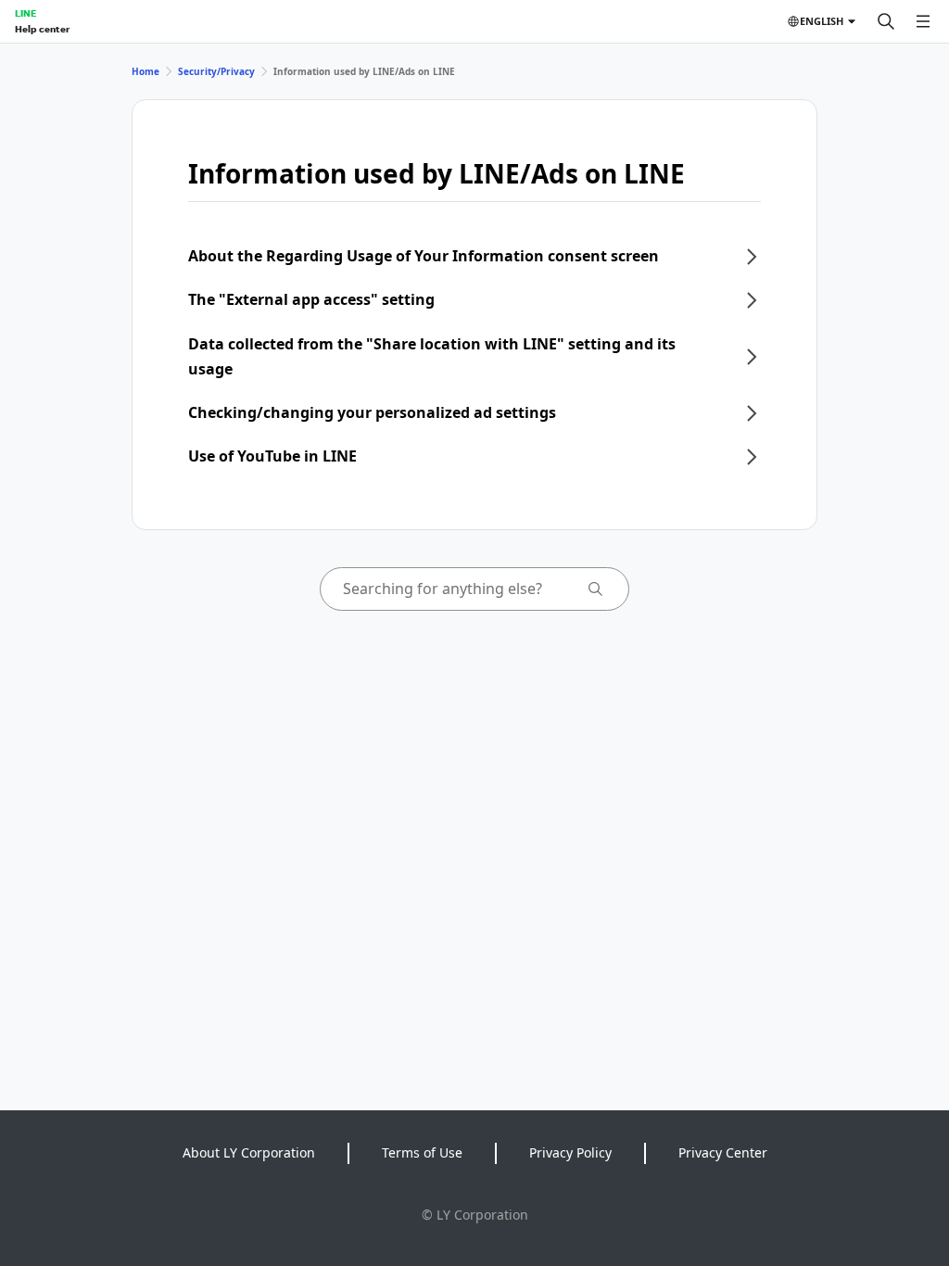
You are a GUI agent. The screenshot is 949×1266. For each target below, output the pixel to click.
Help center (42, 28)
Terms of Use (422, 1152)
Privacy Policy (570, 1152)
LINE (25, 12)
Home (145, 71)
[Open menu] (923, 21)
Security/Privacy (216, 71)
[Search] (886, 21)
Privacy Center (722, 1152)
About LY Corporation (249, 1152)
